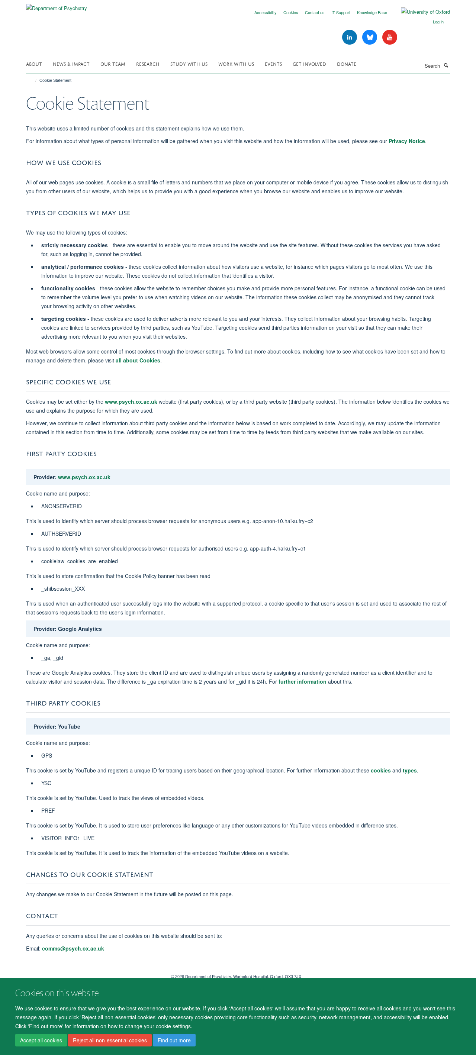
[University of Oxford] (420, 11)
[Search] (446, 65)
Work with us (236, 63)
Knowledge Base (372, 12)
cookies (381, 770)
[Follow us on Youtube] (389, 37)
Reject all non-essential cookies (110, 1040)
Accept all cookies (41, 1040)
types (410, 770)
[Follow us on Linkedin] (350, 37)
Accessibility (265, 12)
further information (303, 681)
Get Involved (309, 63)
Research (148, 63)
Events (273, 63)
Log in (438, 22)
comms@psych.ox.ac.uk (74, 948)
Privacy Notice (407, 141)
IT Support (340, 12)
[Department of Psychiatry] (56, 5)
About (34, 63)
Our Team (112, 63)
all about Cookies (138, 360)
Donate (346, 63)
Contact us (315, 12)
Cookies (290, 12)
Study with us (189, 63)
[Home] (32, 80)
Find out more (174, 1040)
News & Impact (71, 63)
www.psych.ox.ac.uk (131, 401)
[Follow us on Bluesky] (370, 37)
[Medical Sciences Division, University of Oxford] (93, 973)
